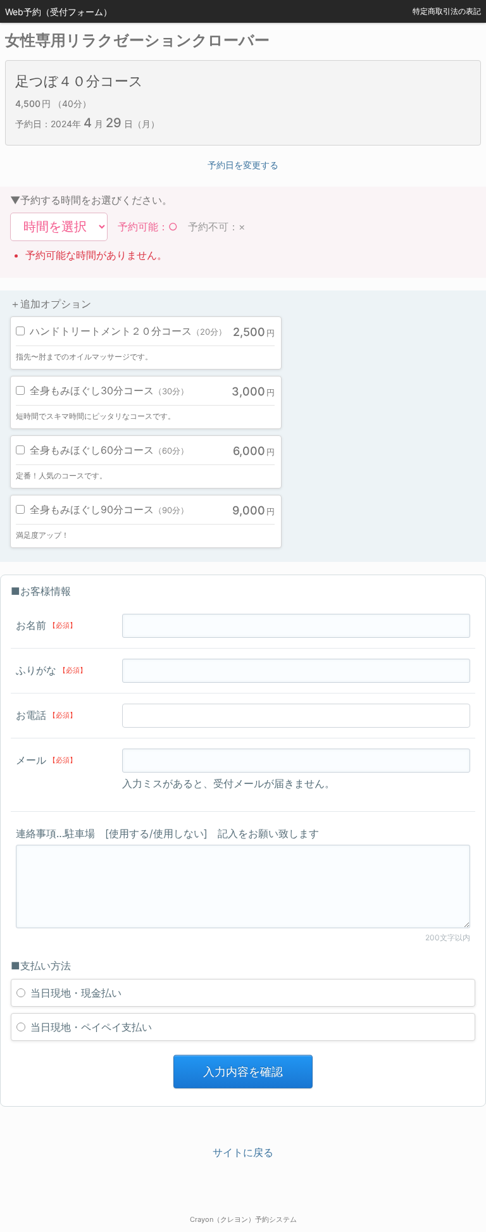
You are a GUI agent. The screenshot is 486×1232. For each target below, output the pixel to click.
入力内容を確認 (243, 1071)
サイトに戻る (243, 1152)
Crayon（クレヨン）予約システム (243, 1219)
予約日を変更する (243, 164)
